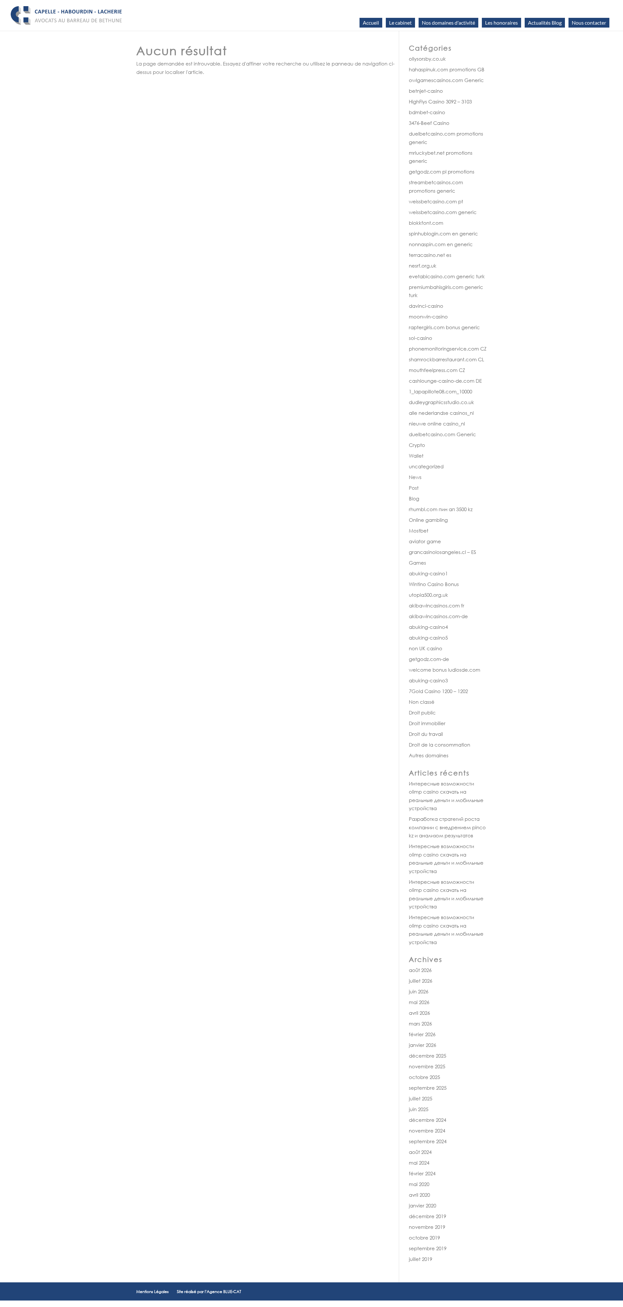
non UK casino (425, 648)
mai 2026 (419, 1002)
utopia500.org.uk (428, 595)
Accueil (371, 22)
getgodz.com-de (429, 659)
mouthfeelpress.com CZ (437, 370)
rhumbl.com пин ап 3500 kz (440, 509)
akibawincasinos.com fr (436, 605)
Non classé (421, 702)
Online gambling (428, 520)
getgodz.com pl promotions (441, 171)
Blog (414, 498)
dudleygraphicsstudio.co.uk (441, 402)
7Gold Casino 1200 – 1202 (438, 691)
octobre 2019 (424, 1237)
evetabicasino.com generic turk (447, 276)
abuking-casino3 (428, 680)
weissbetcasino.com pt (436, 201)
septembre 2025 (427, 1088)
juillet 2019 (420, 1259)
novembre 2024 (427, 1130)
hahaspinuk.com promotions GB (446, 69)
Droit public (422, 712)
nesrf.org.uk (422, 265)
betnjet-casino (426, 91)
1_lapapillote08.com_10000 (440, 391)
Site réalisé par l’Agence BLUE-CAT (209, 1291)
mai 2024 (419, 1162)
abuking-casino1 (428, 573)
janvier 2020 (422, 1205)
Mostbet (418, 530)
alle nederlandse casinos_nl (441, 413)
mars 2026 (420, 1023)
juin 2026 (418, 991)
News (415, 477)
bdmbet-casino (427, 112)
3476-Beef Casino (429, 123)
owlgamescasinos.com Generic (446, 80)
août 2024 (420, 1152)
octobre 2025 (424, 1077)
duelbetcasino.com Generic (442, 434)
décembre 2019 (427, 1216)
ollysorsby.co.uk (427, 58)
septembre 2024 (427, 1141)
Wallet (416, 455)
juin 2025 (418, 1109)
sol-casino (420, 338)
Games (417, 562)
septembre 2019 (427, 1248)
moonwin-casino (428, 316)
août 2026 (420, 970)
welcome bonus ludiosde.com (444, 669)
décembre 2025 (427, 1055)
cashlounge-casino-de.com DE (445, 381)
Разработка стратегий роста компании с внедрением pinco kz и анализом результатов (447, 827)
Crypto (417, 445)
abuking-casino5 (428, 637)
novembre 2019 (427, 1227)
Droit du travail (426, 734)
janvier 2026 (422, 1045)
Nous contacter (589, 22)
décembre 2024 (427, 1120)
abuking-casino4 (428, 627)
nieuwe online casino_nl (437, 423)
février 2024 (422, 1173)
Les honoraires (501, 22)
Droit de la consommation (439, 744)
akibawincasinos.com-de (438, 616)
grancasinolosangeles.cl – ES (442, 552)
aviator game (425, 541)
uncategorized (426, 466)
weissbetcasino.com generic (443, 212)
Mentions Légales (152, 1291)
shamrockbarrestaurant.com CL (446, 359)
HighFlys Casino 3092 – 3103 (440, 101)
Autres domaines (428, 755)
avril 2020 (419, 1195)
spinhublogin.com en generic (443, 233)
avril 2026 (419, 1013)
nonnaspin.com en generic (441, 244)
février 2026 (422, 1034)
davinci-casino (426, 306)
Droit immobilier (427, 723)
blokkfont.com (426, 223)
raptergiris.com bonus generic (444, 327)
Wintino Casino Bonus (434, 584)
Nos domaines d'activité (448, 22)
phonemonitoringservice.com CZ (447, 348)
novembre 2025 (427, 1066)
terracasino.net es (430, 255)
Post (414, 488)
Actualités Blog (545, 22)
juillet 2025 (420, 1098)
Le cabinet (400, 22)
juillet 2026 (420, 980)
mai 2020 (419, 1184)
